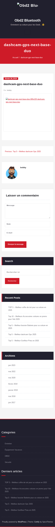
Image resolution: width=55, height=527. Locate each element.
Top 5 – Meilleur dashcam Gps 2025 (22, 334)
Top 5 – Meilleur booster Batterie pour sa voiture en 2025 (27, 498)
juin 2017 (11, 402)
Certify (36, 522)
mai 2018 (11, 396)
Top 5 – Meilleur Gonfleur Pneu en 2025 (23, 341)
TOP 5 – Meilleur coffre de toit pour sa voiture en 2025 (26, 482)
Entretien (8, 444)
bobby (9, 90)
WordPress (22, 522)
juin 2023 (11, 365)
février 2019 (12, 384)
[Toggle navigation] (27, 32)
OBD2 (7, 456)
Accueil (15, 57)
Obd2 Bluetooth (28, 20)
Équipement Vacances (13, 450)
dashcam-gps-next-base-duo (32, 57)
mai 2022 (11, 371)
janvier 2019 (13, 390)
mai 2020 (11, 378)
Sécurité (8, 462)
